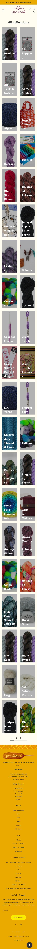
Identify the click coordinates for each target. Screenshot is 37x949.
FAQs (18, 870)
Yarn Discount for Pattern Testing (18, 862)
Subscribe (18, 917)
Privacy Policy (12, 936)
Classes (18, 825)
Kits (18, 818)
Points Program (18, 847)
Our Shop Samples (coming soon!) (18, 888)
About (18, 840)
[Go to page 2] (25, 738)
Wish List (18, 851)
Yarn (18, 814)
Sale (18, 821)
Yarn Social (21, 932)
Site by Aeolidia (18, 940)
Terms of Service (24, 936)
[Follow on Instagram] (21, 925)
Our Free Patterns (18, 884)
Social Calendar (18, 843)
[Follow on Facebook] (16, 925)
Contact (18, 866)
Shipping (18, 877)
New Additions (18, 810)
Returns (18, 873)
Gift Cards (18, 829)
